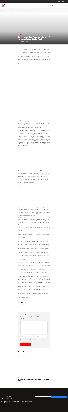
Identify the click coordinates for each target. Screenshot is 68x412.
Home (20, 5)
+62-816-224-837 (7, 396)
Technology (51, 5)
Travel (46, 5)
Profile (42, 5)
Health (37, 5)
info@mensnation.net (8, 398)
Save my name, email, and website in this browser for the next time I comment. (34, 340)
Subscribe (59, 397)
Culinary (28, 5)
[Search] (66, 5)
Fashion (33, 5)
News (24, 5)
